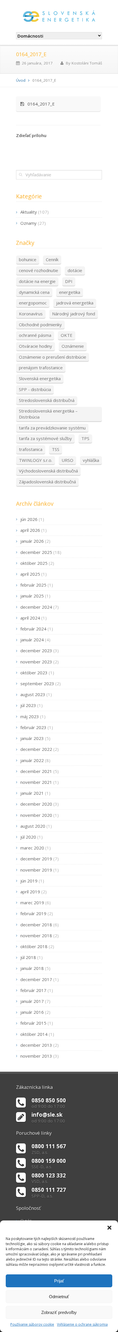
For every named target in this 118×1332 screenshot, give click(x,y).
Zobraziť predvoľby (59, 1312)
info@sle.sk (47, 1114)
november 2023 (36, 662)
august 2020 (32, 826)
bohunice (27, 259)
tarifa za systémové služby (45, 438)
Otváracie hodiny (35, 346)
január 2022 (32, 760)
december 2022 (36, 749)
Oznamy (28, 223)
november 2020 (36, 815)
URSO (67, 460)
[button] (109, 1228)
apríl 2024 (30, 618)
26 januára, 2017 (37, 63)
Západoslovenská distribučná (47, 482)
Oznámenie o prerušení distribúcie (52, 357)
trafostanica (30, 449)
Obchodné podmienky (40, 324)
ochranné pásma (35, 335)
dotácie (75, 270)
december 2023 (36, 650)
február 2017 (33, 990)
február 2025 (33, 585)
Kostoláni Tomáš (87, 63)
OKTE (66, 335)
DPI (68, 281)
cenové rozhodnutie (38, 270)
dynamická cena (34, 292)
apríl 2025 (30, 574)
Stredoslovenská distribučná (46, 400)
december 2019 (36, 859)
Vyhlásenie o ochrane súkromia (82, 1324)
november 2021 (36, 782)
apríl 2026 (30, 530)
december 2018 (36, 924)
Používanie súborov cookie (32, 1324)
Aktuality (28, 212)
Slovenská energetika (40, 378)
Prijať (59, 1280)
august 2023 (32, 694)
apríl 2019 (30, 891)
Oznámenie (73, 346)
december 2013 (36, 1045)
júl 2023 (28, 705)
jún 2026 (29, 519)
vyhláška (91, 460)
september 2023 (37, 683)
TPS (85, 438)
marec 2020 (32, 848)
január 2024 (32, 639)
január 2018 (32, 968)
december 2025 (36, 552)
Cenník (52, 259)
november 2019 (36, 870)
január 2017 (32, 1001)
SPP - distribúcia (35, 389)
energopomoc (33, 303)
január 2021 (32, 793)
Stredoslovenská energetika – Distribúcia (48, 414)
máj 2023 (29, 716)
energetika (69, 292)
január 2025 (32, 596)
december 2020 (36, 804)
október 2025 (34, 563)
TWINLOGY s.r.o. (35, 460)
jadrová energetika (74, 303)
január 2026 (32, 541)
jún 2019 (29, 881)
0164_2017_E (39, 104)
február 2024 (33, 629)
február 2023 (33, 727)
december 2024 (36, 607)
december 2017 (36, 979)
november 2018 (36, 935)
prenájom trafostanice (41, 367)
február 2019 (33, 913)
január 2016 (32, 1012)
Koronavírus (31, 314)
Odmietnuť (59, 1296)
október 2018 (34, 946)
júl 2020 (28, 837)
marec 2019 (32, 902)
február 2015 (33, 1023)
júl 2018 (28, 957)
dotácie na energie (37, 281)
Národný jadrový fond (73, 314)
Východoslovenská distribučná (48, 471)
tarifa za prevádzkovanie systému (52, 428)
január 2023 (32, 738)
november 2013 (36, 1056)
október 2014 (34, 1034)
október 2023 (34, 672)
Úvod (20, 80)
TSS (55, 449)
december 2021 (36, 771)
